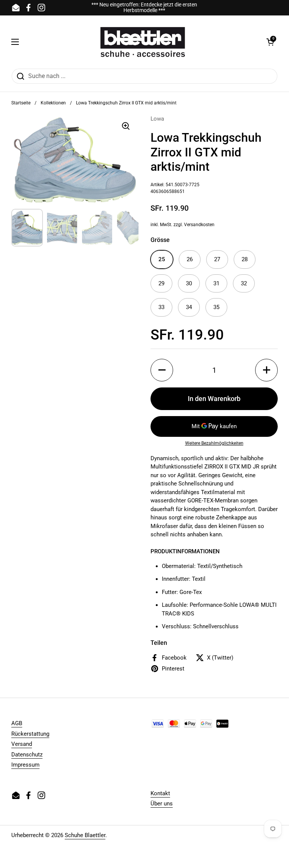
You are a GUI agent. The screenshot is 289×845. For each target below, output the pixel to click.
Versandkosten (199, 224)
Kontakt (160, 793)
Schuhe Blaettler (85, 835)
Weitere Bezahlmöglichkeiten (214, 443)
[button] (270, 41)
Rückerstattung (30, 733)
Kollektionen (53, 103)
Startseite (20, 103)
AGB (16, 723)
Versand (21, 744)
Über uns (162, 803)
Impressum (25, 764)
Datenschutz (27, 754)
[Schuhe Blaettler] (142, 42)
